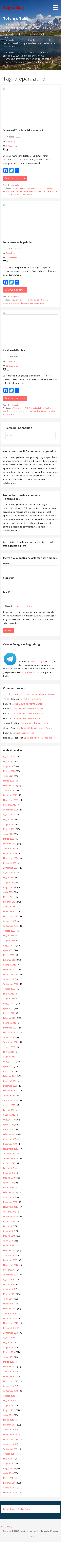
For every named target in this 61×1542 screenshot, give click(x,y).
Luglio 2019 (8, 1168)
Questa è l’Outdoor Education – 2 (23, 130)
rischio (52, 411)
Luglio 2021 (8, 1051)
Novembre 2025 (10, 800)
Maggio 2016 (9, 1352)
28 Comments (12, 366)
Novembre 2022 (10, 974)
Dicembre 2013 (10, 1492)
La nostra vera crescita (30, 699)
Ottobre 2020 (9, 1095)
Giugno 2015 (9, 1405)
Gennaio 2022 (9, 1022)
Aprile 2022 (8, 1008)
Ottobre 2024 (9, 863)
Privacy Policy (9, 1509)
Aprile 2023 (8, 950)
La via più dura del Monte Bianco (39, 694)
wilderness (27, 194)
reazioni (43, 303)
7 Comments (11, 257)
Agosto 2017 (9, 1279)
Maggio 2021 (9, 1061)
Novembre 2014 (10, 1439)
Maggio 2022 (9, 1003)
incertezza (33, 191)
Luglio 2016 (8, 1342)
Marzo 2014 (8, 1478)
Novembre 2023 (10, 916)
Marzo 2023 (8, 955)
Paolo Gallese (41, 300)
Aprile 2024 (8, 892)
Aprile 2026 (8, 775)
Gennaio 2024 (9, 906)
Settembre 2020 (10, 1100)
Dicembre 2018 (10, 1202)
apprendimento (19, 188)
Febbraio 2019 (10, 1192)
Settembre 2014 (10, 1449)
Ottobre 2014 (9, 1444)
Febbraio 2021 (10, 1076)
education (40, 188)
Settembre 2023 (10, 926)
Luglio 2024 (8, 877)
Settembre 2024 (10, 867)
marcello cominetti (12, 694)
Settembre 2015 (10, 1391)
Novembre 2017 (10, 1265)
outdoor (41, 191)
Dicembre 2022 (10, 969)
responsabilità (34, 411)
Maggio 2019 (9, 1177)
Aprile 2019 (8, 1182)
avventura (31, 188)
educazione (50, 188)
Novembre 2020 (10, 1090)
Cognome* (8, 577)
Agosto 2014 (9, 1453)
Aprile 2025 (8, 834)
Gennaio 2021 (9, 1081)
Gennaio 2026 (9, 790)
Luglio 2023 (8, 935)
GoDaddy (30, 1536)
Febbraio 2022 (10, 1018)
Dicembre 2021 (10, 1027)
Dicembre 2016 (10, 1318)
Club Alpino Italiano (36, 408)
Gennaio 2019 (9, 1197)
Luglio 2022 (8, 993)
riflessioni (45, 411)
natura (32, 300)
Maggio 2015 (9, 1410)
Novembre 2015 (10, 1381)
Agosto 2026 (9, 756)
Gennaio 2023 (9, 964)
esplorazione (8, 191)
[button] (56, 5)
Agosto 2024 (9, 872)
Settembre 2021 (10, 1042)
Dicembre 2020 (10, 1085)
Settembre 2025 (10, 809)
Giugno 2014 (9, 1463)
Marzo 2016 (8, 1361)
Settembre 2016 (10, 1332)
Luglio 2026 (8, 761)
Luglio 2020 (8, 1110)
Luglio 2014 (8, 1458)
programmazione (32, 303)
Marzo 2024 (8, 897)
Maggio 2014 (9, 1468)
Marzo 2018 (8, 1245)
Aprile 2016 (8, 1357)
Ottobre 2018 (9, 1211)
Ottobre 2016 (9, 1328)
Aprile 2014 (8, 1473)
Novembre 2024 (10, 858)
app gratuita (26, 672)
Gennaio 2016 (9, 1371)
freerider (11, 411)
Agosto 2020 (9, 1105)
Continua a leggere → (15, 178)
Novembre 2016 (10, 1323)
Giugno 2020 (9, 1114)
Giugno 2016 (9, 1347)
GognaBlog (13, 7)
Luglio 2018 (8, 1226)
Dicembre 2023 (10, 911)
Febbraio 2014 (10, 1482)
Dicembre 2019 (10, 1144)
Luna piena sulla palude (17, 242)
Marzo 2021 (8, 1071)
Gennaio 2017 (9, 1313)
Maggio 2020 (9, 1119)
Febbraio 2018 (10, 1250)
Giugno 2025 (9, 824)
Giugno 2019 (9, 1173)
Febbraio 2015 (10, 1424)
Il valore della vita (14, 350)
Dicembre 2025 (10, 795)
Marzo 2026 (8, 780)
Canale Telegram (38, 661)
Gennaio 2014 (9, 1487)
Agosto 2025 (9, 814)
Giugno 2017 (9, 1289)
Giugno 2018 (9, 1231)
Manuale (25, 300)
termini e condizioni (23, 606)
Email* (6, 592)
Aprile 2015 (8, 1415)
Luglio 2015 (8, 1400)
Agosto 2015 (9, 1395)
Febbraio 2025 (10, 843)
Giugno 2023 (9, 940)
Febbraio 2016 (10, 1366)
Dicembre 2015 (10, 1376)
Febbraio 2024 (10, 901)
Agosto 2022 (9, 989)
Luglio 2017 (8, 1284)
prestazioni (19, 303)
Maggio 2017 (9, 1294)
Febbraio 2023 (10, 960)
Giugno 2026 (9, 766)
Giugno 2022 (9, 998)
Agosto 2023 (9, 930)
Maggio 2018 (9, 1235)
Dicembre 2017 (10, 1260)
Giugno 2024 (9, 882)
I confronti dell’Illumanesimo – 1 (35, 723)
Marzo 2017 (8, 1303)
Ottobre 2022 (9, 979)
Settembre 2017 (10, 1274)
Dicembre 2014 (10, 1434)
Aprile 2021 (8, 1066)
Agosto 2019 (9, 1163)
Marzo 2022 (8, 1013)
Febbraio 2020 (10, 1134)
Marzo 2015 (8, 1420)
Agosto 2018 (9, 1221)
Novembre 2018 (10, 1207)
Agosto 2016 (9, 1337)
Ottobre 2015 (9, 1386)
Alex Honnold (18, 408)
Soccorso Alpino (9, 414)
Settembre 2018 (10, 1216)
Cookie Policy (23, 1509)
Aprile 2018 (8, 1240)
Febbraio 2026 (10, 785)
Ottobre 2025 (9, 804)
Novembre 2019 (10, 1148)
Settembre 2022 (10, 984)
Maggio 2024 (9, 887)
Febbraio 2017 (10, 1308)
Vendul (19, 194)
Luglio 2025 (8, 819)
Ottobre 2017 (9, 1269)
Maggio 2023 (9, 945)
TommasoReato (9, 194)
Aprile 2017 (8, 1298)
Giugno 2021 (9, 1056)
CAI (26, 408)
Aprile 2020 (8, 1124)
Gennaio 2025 (9, 848)
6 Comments (11, 146)
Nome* (6, 563)
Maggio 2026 (9, 771)
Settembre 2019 (10, 1158)
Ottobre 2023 (9, 921)
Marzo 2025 (8, 838)
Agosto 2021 (9, 1047)
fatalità (48, 408)
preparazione (51, 191)
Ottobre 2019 (9, 1153)
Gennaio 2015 (9, 1429)
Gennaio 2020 (9, 1139)
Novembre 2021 (10, 1032)
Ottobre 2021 (9, 1037)
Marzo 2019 (8, 1187)
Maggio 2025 (9, 829)
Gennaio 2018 (9, 1255)
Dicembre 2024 (10, 853)
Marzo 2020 (8, 1129)
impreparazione (21, 191)
